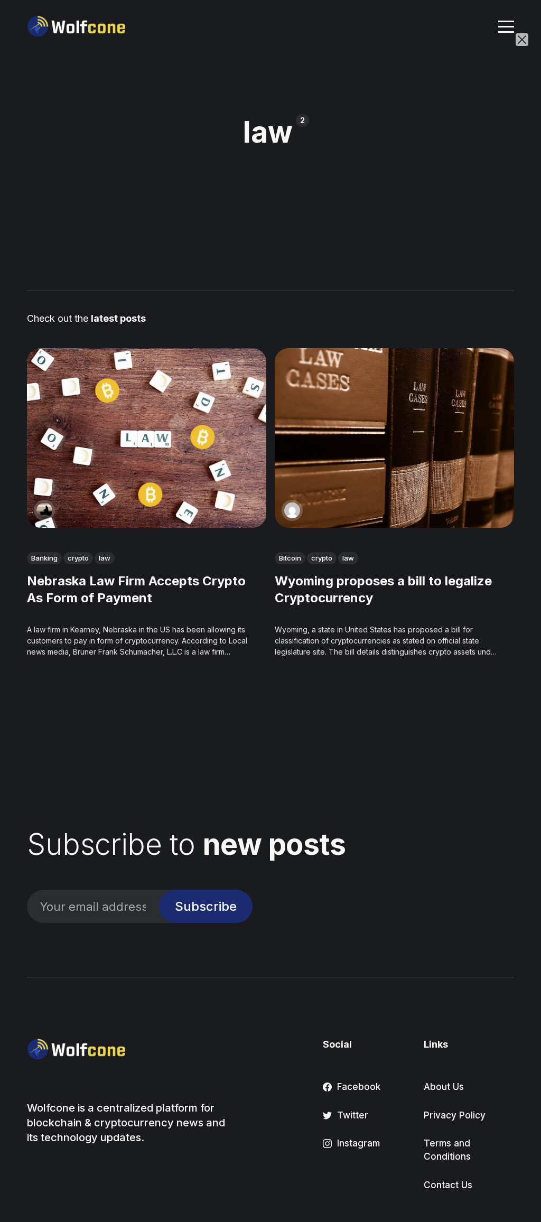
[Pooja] (292, 510)
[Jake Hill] (44, 510)
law (104, 558)
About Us (444, 1086)
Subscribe (206, 906)
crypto (78, 558)
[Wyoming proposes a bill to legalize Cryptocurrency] (394, 438)
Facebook (358, 1086)
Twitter (352, 1115)
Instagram (358, 1143)
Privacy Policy (455, 1115)
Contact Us (448, 1185)
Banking (44, 558)
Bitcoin (290, 558)
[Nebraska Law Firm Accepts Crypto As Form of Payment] (146, 438)
